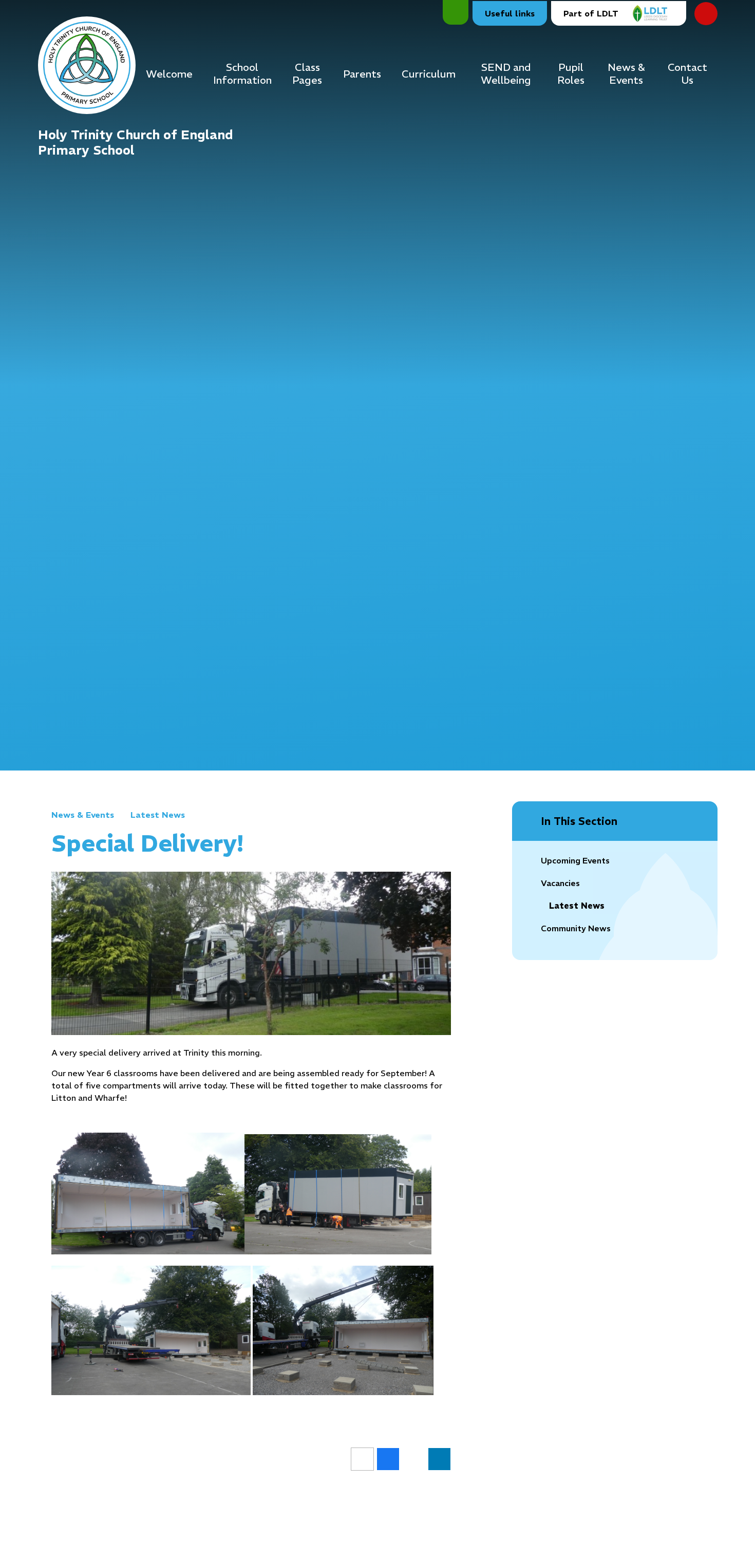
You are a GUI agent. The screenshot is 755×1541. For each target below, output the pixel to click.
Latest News (157, 815)
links (510, 13)
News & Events (82, 815)
